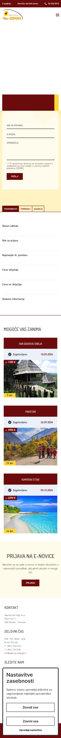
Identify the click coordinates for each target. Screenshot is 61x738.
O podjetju (6, 3)
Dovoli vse (30, 707)
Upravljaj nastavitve (30, 730)
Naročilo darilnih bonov (28, 3)
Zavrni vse (30, 721)
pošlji (14, 176)
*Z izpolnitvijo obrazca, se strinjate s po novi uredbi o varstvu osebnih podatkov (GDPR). (30, 166)
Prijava (30, 582)
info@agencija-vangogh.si (15, 653)
